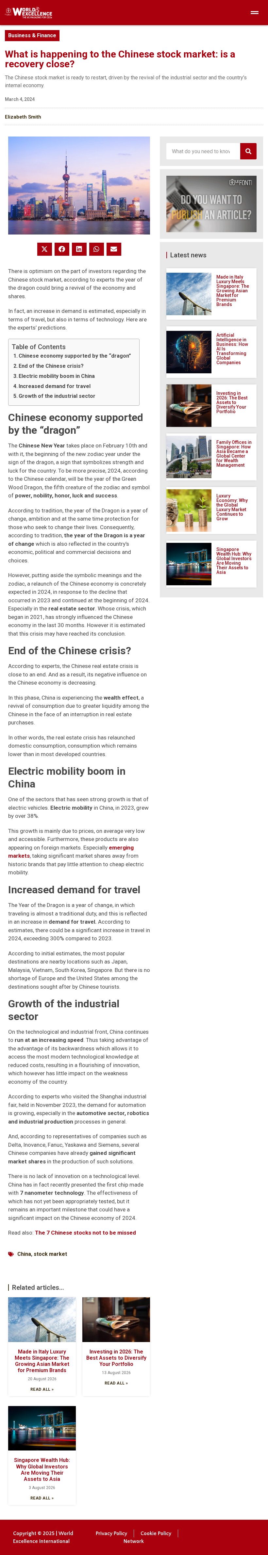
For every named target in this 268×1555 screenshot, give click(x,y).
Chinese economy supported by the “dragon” (75, 356)
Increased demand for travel (55, 386)
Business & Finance (32, 35)
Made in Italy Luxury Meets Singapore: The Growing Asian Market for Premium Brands (42, 1361)
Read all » (42, 1389)
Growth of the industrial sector (57, 396)
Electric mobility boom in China (57, 376)
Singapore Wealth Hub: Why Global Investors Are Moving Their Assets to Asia (42, 1469)
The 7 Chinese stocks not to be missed (85, 1232)
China (24, 1254)
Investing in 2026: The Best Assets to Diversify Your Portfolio (116, 1358)
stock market (50, 1254)
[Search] (248, 151)
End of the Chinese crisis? (51, 366)
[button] (44, 249)
